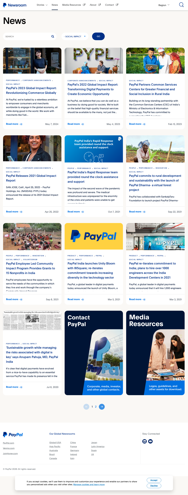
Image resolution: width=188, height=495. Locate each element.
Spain (94, 450)
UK (92, 454)
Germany (74, 450)
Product (72, 256)
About (93, 5)
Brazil (52, 454)
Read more (12, 124)
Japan (94, 442)
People (71, 168)
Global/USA (55, 442)
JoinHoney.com (10, 453)
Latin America (97, 446)
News (55, 5)
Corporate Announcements (37, 80)
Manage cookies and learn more (89, 484)
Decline (154, 485)
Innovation (161, 168)
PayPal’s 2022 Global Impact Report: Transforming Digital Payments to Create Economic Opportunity (93, 89)
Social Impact (13, 84)
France (73, 446)
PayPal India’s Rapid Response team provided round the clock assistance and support (93, 177)
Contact (109, 5)
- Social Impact (72, 36)
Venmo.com (9, 448)
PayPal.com (8, 443)
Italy (72, 458)
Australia (53, 450)
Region (162, 5)
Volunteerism (30, 259)
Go (98, 36)
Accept (153, 480)
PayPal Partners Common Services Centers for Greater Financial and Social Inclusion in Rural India (153, 89)
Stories (40, 5)
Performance (13, 80)
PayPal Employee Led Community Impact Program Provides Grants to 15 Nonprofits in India (30, 268)
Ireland (73, 454)
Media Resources (72, 5)
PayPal (99, 256)
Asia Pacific (54, 446)
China (73, 442)
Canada (53, 458)
